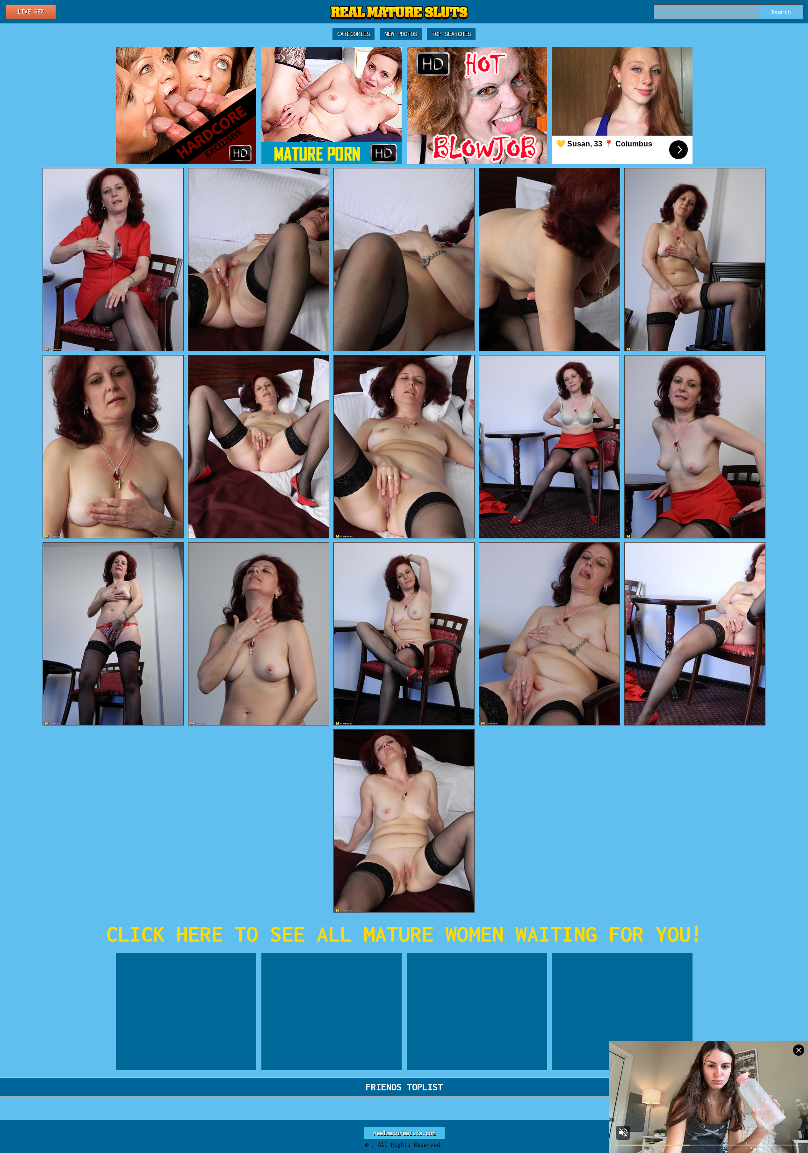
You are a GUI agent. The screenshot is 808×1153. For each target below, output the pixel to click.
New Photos (400, 33)
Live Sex (31, 11)
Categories (353, 33)
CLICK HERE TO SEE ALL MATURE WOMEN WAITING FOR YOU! (404, 933)
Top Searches (451, 33)
